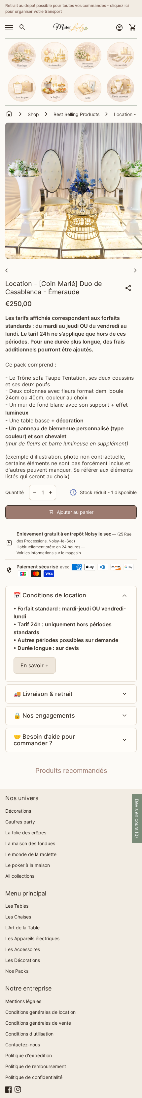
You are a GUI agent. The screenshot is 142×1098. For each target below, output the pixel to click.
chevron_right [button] (135, 270)
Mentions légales (23, 1001)
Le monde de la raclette (30, 854)
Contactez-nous (22, 1044)
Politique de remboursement (35, 1066)
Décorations (18, 811)
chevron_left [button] (7, 270)
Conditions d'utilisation (29, 1034)
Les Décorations (22, 960)
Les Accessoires (22, 949)
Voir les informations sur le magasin (49, 552)
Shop (33, 114)
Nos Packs (16, 971)
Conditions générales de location (40, 1012)
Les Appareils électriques (32, 938)
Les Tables (16, 906)
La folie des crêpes (25, 832)
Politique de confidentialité (33, 1077)
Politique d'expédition (28, 1055)
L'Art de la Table (22, 927)
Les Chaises (18, 916)
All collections (19, 876)
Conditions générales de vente (38, 1023)
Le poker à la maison (27, 865)
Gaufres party (20, 821)
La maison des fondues (30, 843)
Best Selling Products (76, 114)
